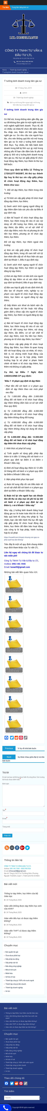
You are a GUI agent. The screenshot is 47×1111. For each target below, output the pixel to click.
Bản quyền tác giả (11, 952)
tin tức (7, 991)
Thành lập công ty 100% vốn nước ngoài (19, 980)
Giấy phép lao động (12, 959)
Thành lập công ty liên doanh (15, 984)
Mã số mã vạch (10, 970)
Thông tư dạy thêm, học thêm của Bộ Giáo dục (22, 1013)
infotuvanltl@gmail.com (23, 64)
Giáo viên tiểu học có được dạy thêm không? (21, 1021)
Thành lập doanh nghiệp (25, 98)
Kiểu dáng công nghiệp (13, 966)
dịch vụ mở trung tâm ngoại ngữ (21, 102)
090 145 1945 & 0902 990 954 (24, 61)
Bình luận (5, 784)
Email (4, 818)
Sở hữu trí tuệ (10, 977)
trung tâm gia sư (28, 105)
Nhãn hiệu (9, 973)
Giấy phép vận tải (11, 963)
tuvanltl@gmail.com (20, 567)
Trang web (6, 827)
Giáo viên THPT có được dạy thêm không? (20, 1024)
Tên (4, 810)
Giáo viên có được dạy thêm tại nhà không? (21, 1027)
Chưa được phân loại (12, 955)
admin (24, 93)
